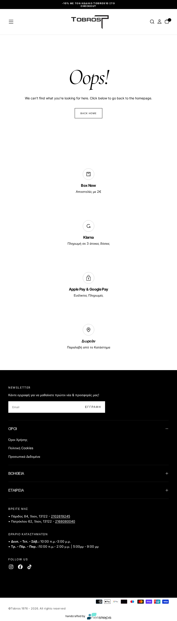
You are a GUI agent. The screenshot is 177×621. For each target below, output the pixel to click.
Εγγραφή (119, 325)
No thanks (88, 339)
